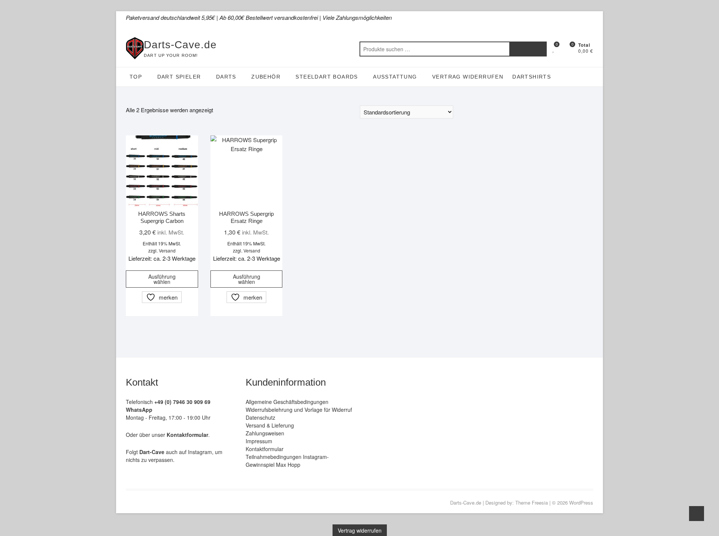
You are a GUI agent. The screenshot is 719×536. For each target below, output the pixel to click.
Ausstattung (395, 77)
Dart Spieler (179, 77)
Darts (226, 77)
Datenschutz (260, 417)
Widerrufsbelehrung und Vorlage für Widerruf (299, 409)
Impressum (259, 441)
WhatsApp (139, 409)
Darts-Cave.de (180, 44)
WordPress (581, 502)
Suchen (528, 49)
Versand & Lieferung (270, 425)
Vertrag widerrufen (467, 77)
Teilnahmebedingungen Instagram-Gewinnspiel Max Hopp (287, 460)
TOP (136, 77)
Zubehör (265, 77)
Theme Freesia (531, 502)
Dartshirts (531, 77)
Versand (167, 250)
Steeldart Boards (326, 77)
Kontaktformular (264, 449)
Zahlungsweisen (265, 433)
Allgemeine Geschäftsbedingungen (287, 401)
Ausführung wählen (162, 279)
